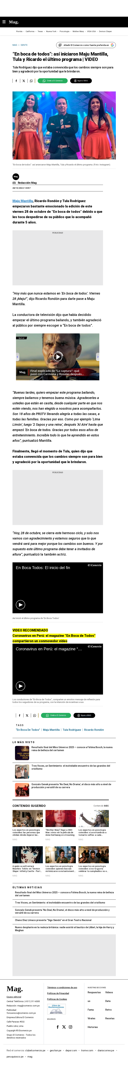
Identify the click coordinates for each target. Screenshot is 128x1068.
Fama (91, 1009)
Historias (93, 1027)
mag (30, 1056)
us (89, 1001)
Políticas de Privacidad (58, 993)
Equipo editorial (14, 997)
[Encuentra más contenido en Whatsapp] (31, 81)
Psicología (64, 31)
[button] (20, 604)
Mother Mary (78, 31)
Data (107, 1001)
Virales (91, 1018)
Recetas (109, 1018)
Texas (40, 31)
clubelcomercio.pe (35, 1050)
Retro (108, 1009)
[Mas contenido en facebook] (57, 1027)
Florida (19, 31)
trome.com (87, 1050)
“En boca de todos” (28, 729)
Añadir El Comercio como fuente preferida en (86, 45)
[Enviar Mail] (14, 183)
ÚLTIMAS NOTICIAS (27, 887)
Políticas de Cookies (57, 999)
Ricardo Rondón (94, 729)
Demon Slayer (105, 31)
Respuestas (94, 992)
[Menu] (5, 22)
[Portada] (15, 994)
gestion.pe (56, 1050)
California (30, 31)
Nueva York (51, 31)
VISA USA (91, 31)
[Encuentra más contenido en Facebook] (16, 81)
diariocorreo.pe (106, 1050)
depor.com (71, 1050)
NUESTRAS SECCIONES (97, 988)
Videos (109, 992)
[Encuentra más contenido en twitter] (24, 81)
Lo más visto (23, 742)
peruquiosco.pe (15, 1056)
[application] (57, 587)
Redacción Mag (27, 182)
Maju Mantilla (51, 729)
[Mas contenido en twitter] (64, 1027)
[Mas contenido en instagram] (70, 1027)
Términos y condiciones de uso (62, 987)
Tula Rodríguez (72, 729)
